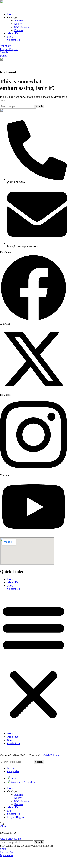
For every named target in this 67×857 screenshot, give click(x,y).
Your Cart (5, 45)
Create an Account (10, 838)
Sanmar (18, 20)
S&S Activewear (23, 26)
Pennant (18, 30)
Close (3, 826)
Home (10, 579)
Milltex (18, 23)
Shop (10, 585)
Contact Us (13, 588)
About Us (12, 582)
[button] (33, 661)
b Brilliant (53, 755)
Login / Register (16, 817)
